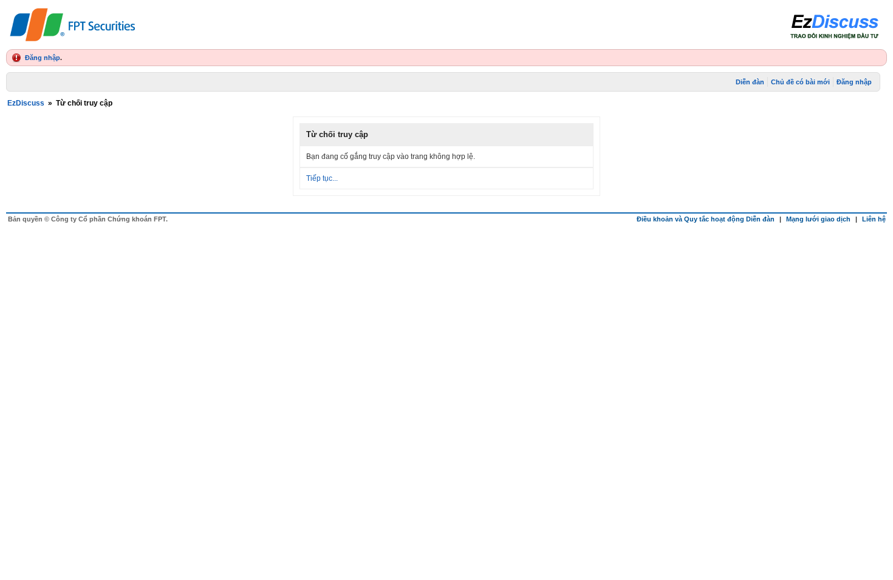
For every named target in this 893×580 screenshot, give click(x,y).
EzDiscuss (25, 103)
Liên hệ (874, 219)
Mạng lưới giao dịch (818, 219)
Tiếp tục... (322, 178)
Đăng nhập (42, 57)
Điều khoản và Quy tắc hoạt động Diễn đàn (706, 219)
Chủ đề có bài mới (800, 82)
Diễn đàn (750, 82)
